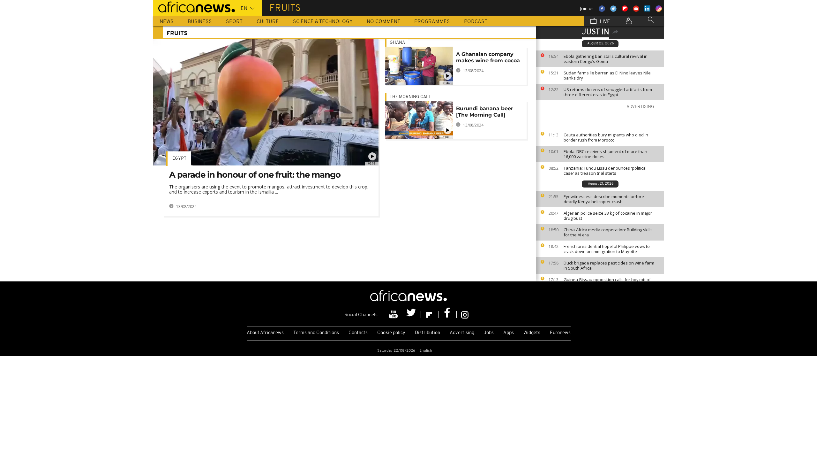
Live (604, 21)
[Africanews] (194, 6)
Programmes (432, 21)
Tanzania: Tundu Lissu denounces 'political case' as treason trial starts (605, 170)
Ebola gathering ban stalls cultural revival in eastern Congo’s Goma (606, 59)
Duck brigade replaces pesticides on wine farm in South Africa (609, 265)
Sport (234, 21)
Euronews (560, 333)
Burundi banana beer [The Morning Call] (484, 111)
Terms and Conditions (316, 333)
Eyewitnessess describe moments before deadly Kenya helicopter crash (604, 199)
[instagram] (465, 314)
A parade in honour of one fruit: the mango (255, 175)
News (167, 21)
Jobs (489, 333)
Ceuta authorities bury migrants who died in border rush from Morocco (606, 137)
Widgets (531, 333)
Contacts (358, 333)
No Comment (383, 21)
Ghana (397, 42)
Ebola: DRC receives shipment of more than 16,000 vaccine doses (605, 154)
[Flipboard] (430, 314)
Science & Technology (323, 21)
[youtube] (394, 314)
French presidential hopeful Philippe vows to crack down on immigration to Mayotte (607, 249)
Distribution (427, 333)
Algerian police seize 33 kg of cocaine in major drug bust (608, 216)
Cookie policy (391, 333)
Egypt (179, 158)
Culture (268, 21)
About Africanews (265, 333)
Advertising (462, 333)
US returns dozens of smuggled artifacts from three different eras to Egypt (608, 92)
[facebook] (448, 314)
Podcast (475, 21)
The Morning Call (410, 97)
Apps (508, 333)
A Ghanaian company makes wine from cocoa (488, 57)
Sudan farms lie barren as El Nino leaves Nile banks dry (607, 75)
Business (200, 21)
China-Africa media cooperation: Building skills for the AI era (608, 232)
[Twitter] (412, 314)
